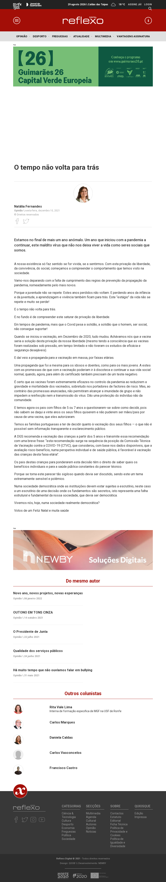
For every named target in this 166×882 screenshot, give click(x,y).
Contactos (116, 813)
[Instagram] (33, 819)
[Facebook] (17, 221)
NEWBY (102, 863)
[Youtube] (42, 819)
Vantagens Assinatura (133, 36)
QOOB (72, 863)
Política (66, 835)
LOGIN (148, 4)
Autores (91, 824)
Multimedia (104, 36)
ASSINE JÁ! (135, 4)
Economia (68, 828)
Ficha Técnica (119, 824)
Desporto (41, 36)
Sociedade (68, 838)
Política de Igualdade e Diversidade (117, 842)
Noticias (91, 831)
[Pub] (83, 550)
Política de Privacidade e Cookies (119, 831)
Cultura (66, 820)
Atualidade (82, 36)
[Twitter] (26, 221)
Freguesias (61, 36)
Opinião (23, 36)
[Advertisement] (83, 121)
